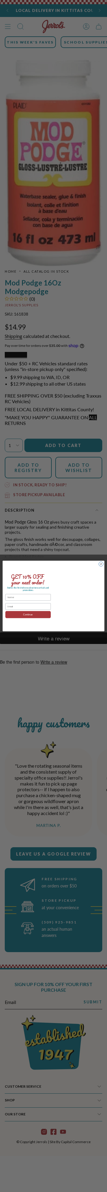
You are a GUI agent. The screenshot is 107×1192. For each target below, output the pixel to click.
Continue (28, 614)
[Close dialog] (101, 564)
